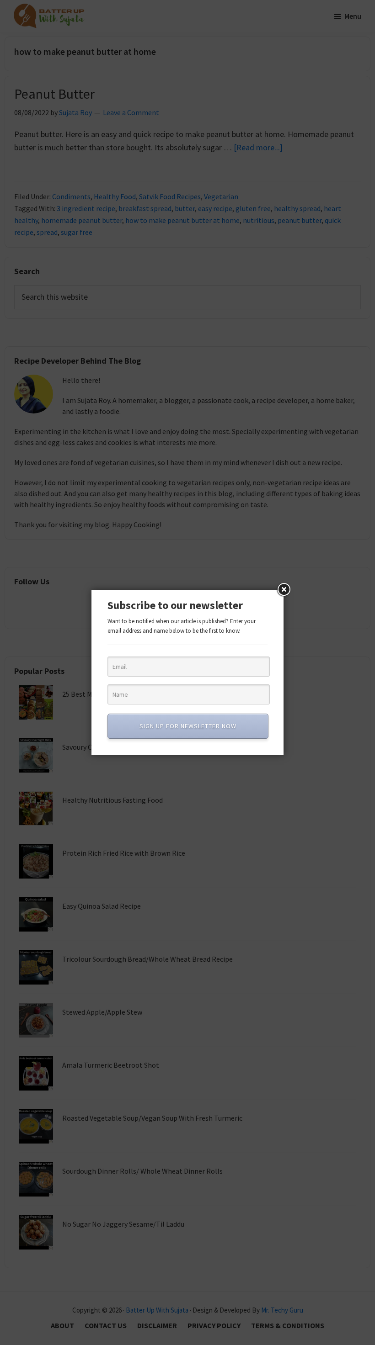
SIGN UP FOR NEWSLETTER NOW (187, 726)
